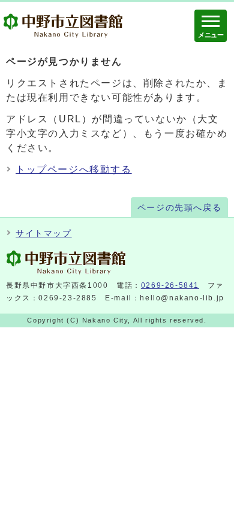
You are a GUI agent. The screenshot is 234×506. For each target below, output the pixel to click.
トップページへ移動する (74, 169)
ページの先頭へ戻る (179, 207)
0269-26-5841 (170, 285)
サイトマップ (44, 233)
